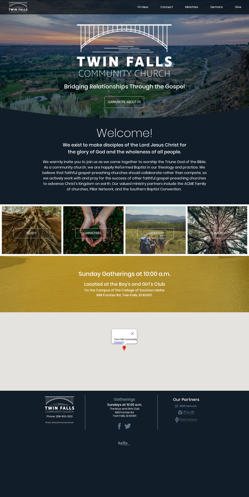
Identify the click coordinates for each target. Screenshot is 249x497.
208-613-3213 (64, 416)
